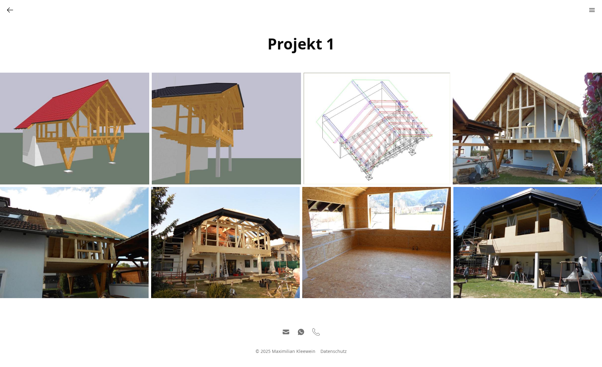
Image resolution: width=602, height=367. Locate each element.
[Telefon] (316, 332)
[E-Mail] (286, 332)
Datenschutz (333, 351)
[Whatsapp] (301, 332)
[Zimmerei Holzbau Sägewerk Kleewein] (10, 10)
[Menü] (591, 10)
